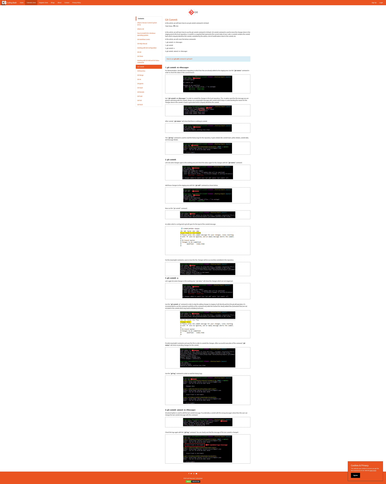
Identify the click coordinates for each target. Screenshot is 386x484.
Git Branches (141, 71)
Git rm (139, 79)
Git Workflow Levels (143, 39)
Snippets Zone (43, 2)
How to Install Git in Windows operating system (146, 34)
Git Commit (140, 67)
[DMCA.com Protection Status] (193, 481)
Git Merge (140, 75)
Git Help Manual (142, 43)
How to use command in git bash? (179, 59)
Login (381, 2)
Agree (355, 475)
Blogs (53, 2)
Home (22, 2)
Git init (139, 52)
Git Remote (140, 92)
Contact (66, 2)
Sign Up (374, 2)
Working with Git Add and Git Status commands (148, 61)
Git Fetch (140, 104)
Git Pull (139, 100)
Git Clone (140, 56)
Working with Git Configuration (147, 48)
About (59, 2)
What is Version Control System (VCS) (147, 24)
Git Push (139, 96)
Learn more (373, 470)
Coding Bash (12, 3)
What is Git (140, 29)
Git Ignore (140, 83)
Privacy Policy (76, 2)
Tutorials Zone (31, 2)
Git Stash (140, 88)
